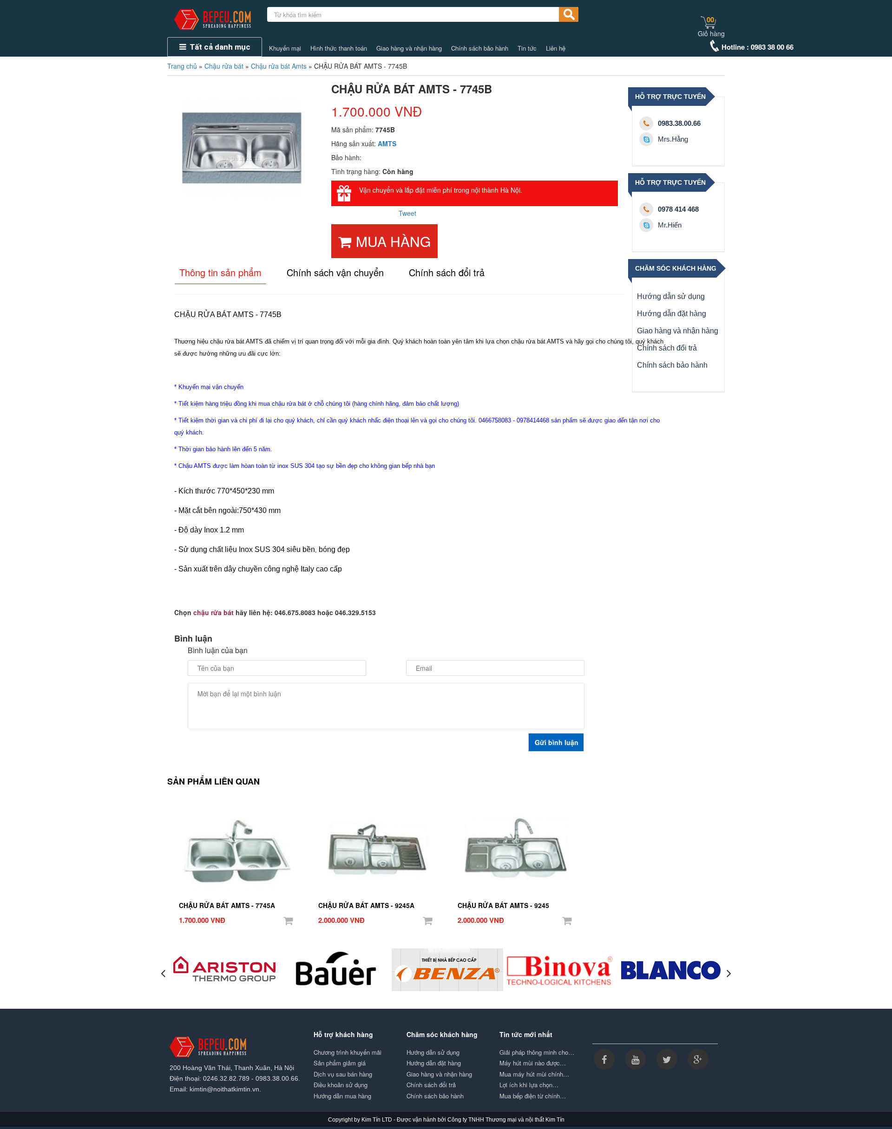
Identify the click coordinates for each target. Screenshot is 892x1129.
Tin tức (527, 48)
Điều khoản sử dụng (340, 1085)
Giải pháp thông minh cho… (536, 1052)
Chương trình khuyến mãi (347, 1052)
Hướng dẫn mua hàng (342, 1096)
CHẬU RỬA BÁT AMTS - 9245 (503, 905)
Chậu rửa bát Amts (279, 66)
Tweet (407, 213)
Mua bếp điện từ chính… (532, 1096)
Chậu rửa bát (223, 66)
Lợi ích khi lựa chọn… (528, 1085)
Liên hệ (555, 48)
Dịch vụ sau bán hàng (343, 1074)
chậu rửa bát (213, 612)
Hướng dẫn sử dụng (671, 296)
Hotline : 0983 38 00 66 (757, 47)
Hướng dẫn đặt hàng (671, 314)
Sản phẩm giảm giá (340, 1063)
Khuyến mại (285, 48)
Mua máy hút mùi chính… (534, 1074)
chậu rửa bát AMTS (236, 341)
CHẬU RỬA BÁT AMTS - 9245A (366, 905)
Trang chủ (182, 66)
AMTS (387, 143)
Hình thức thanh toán (338, 48)
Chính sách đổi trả (667, 348)
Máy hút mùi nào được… (532, 1063)
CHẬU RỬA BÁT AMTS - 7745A (227, 905)
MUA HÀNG (393, 241)
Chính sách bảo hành (479, 48)
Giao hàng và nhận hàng (409, 48)
